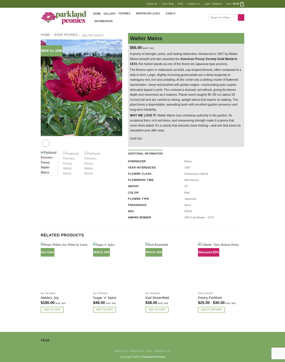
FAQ (180, 3)
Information (103, 21)
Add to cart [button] (52, 309)
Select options (211, 309)
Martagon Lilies (148, 13)
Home (97, 13)
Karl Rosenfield (157, 298)
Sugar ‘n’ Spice (104, 298)
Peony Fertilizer (210, 298)
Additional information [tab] (145, 153)
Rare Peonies (66, 34)
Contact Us (193, 3)
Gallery (110, 13)
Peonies (124, 13)
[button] (213, 4)
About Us (152, 3)
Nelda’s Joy (50, 298)
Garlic (171, 13)
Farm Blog (168, 3)
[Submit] (241, 17)
